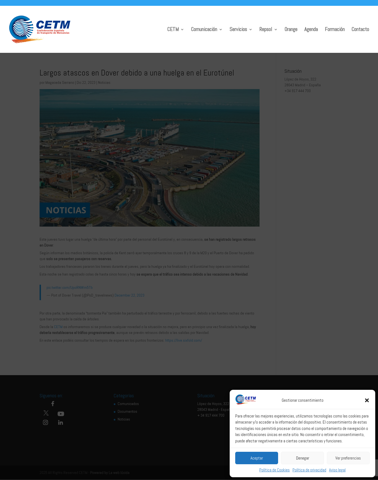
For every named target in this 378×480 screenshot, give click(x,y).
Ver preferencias (348, 458)
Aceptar (256, 458)
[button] (367, 400)
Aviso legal (337, 470)
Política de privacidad (309, 470)
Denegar (302, 458)
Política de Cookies (274, 470)
